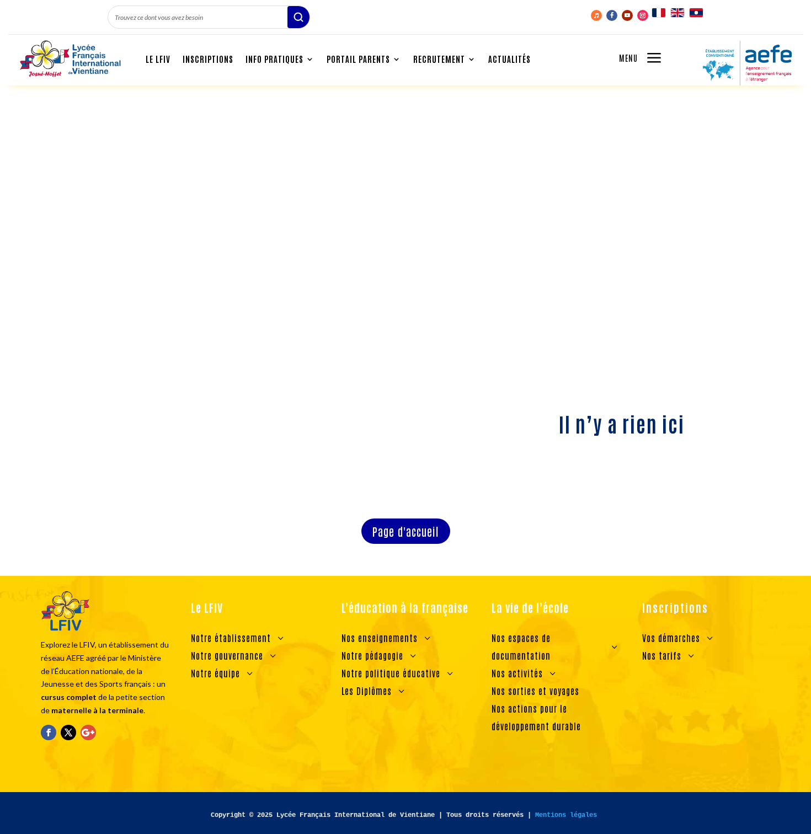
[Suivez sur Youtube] (627, 15)
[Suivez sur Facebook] (611, 15)
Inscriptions (208, 59)
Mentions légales (566, 815)
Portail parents (358, 59)
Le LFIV (158, 59)
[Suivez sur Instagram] (642, 15)
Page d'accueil (405, 531)
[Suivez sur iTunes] (596, 15)
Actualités (509, 59)
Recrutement (439, 59)
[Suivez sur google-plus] (88, 732)
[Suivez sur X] (68, 732)
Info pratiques (274, 59)
